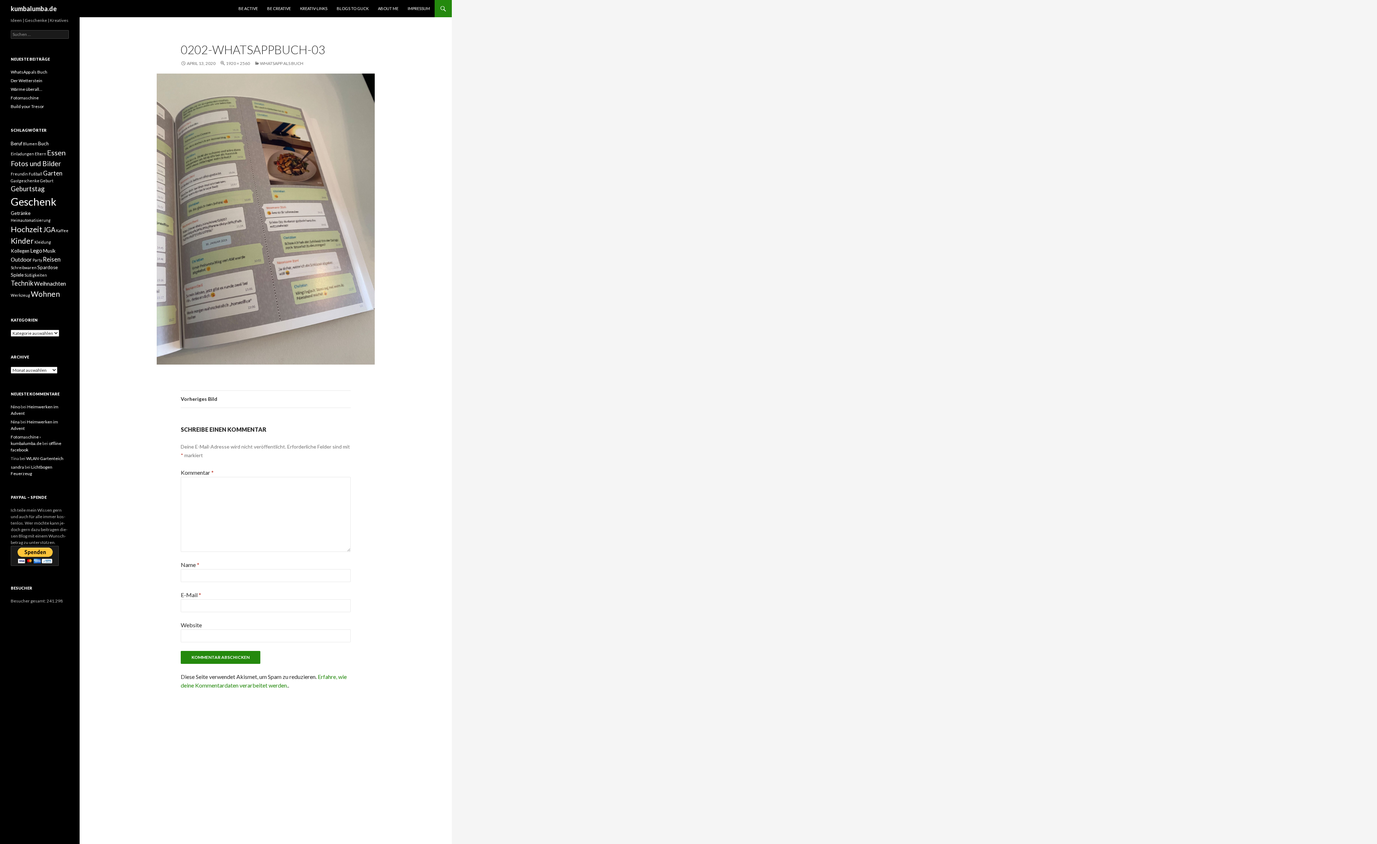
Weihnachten (50, 283)
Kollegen (20, 251)
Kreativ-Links (313, 8)
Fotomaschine (25, 97)
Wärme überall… (26, 89)
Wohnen (45, 293)
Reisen (52, 259)
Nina (15, 422)
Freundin (19, 174)
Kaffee (62, 230)
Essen (56, 152)
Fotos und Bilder (36, 163)
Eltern (40, 153)
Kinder (22, 240)
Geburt (46, 180)
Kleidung (42, 242)
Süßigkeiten (35, 275)
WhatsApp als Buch (281, 63)
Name (190, 564)
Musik (49, 251)
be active (248, 8)
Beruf (16, 143)
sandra (17, 467)
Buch (43, 143)
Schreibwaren (24, 267)
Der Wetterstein (26, 80)
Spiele (17, 275)
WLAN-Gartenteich (44, 458)
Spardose (47, 267)
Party (37, 260)
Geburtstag (27, 189)
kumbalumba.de (34, 9)
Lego (36, 250)
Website (191, 625)
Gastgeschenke (25, 180)
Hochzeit (26, 229)
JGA (49, 230)
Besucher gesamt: (29, 601)
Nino (15, 406)
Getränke (20, 213)
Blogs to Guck (353, 8)
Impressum (419, 8)
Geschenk (33, 201)
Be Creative (279, 8)
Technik (22, 283)
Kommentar (197, 472)
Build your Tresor (27, 106)
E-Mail (191, 594)
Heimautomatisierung (31, 220)
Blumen (30, 143)
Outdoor (21, 259)
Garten (52, 173)
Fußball (35, 174)
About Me (388, 8)
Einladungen (22, 153)
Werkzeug (20, 295)
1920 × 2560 (238, 63)
